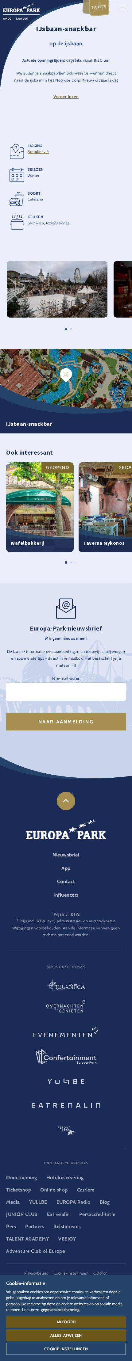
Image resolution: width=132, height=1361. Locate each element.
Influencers (66, 895)
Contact (66, 881)
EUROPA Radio (73, 1202)
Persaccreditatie (97, 1214)
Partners (34, 1226)
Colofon (100, 1273)
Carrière (86, 1190)
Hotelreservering (65, 1177)
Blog (105, 1202)
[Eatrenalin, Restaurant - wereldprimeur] (66, 1104)
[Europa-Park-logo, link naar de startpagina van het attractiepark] (21, 7)
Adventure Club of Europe (35, 1251)
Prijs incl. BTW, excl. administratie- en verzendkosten (67, 921)
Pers (11, 1226)
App (66, 868)
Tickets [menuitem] (99, 7)
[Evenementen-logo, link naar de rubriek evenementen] (66, 1033)
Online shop (54, 1190)
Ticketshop (18, 1190)
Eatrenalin (58, 1214)
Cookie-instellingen (65, 1348)
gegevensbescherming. (60, 1309)
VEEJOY (67, 1239)
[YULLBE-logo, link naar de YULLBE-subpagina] (66, 1080)
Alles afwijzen (66, 1335)
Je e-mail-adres (66, 678)
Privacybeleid (36, 1273)
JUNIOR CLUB (22, 1214)
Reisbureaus (67, 1226)
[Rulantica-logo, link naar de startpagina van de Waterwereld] (66, 985)
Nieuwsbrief (66, 855)
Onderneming (21, 1177)
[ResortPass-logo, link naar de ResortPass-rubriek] (66, 1128)
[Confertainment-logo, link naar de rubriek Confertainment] (66, 1056)
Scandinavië (38, 152)
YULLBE (38, 1202)
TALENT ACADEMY (27, 1239)
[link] (66, 801)
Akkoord (66, 1321)
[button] (57, 264)
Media (13, 1202)
